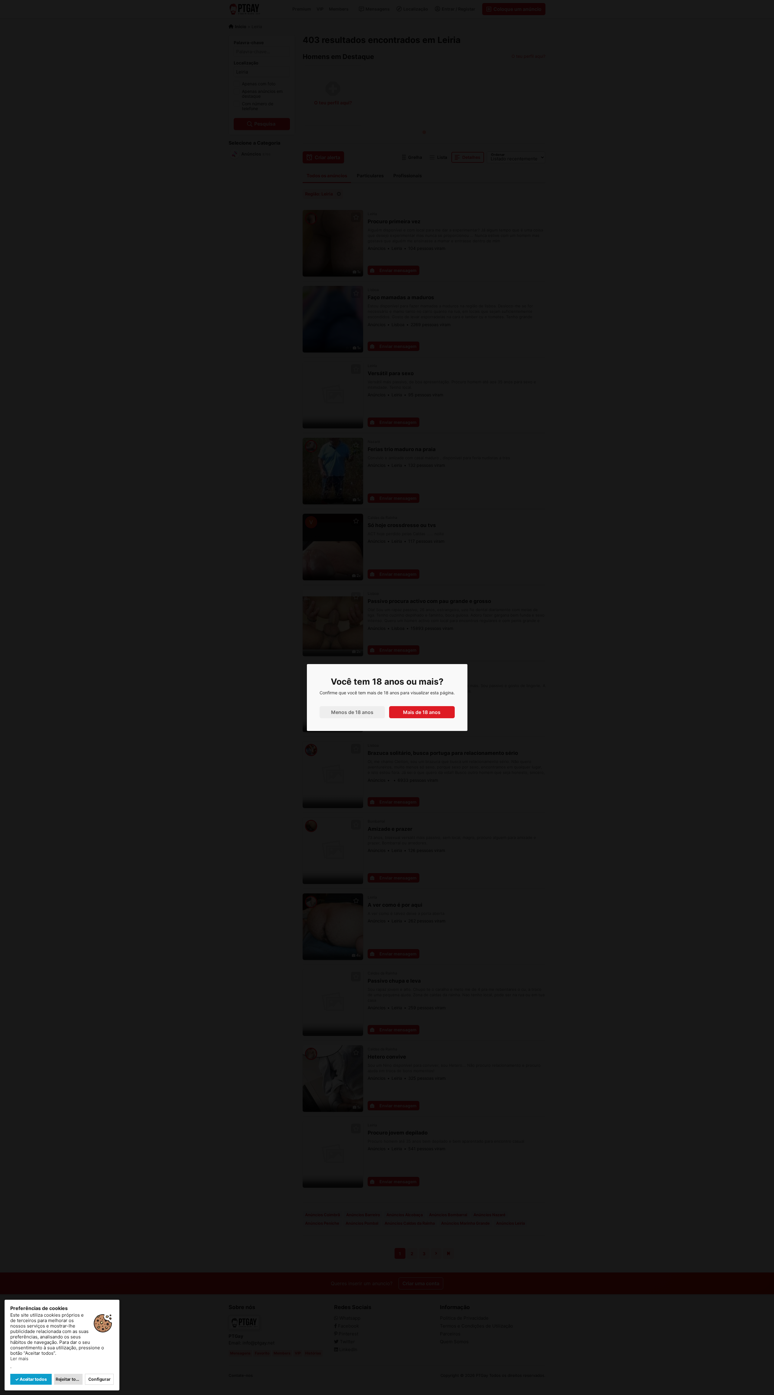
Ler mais (19, 1358)
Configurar (99, 1379)
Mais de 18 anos (422, 712)
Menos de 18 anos (352, 712)
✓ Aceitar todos (31, 1379)
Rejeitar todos (69, 1379)
